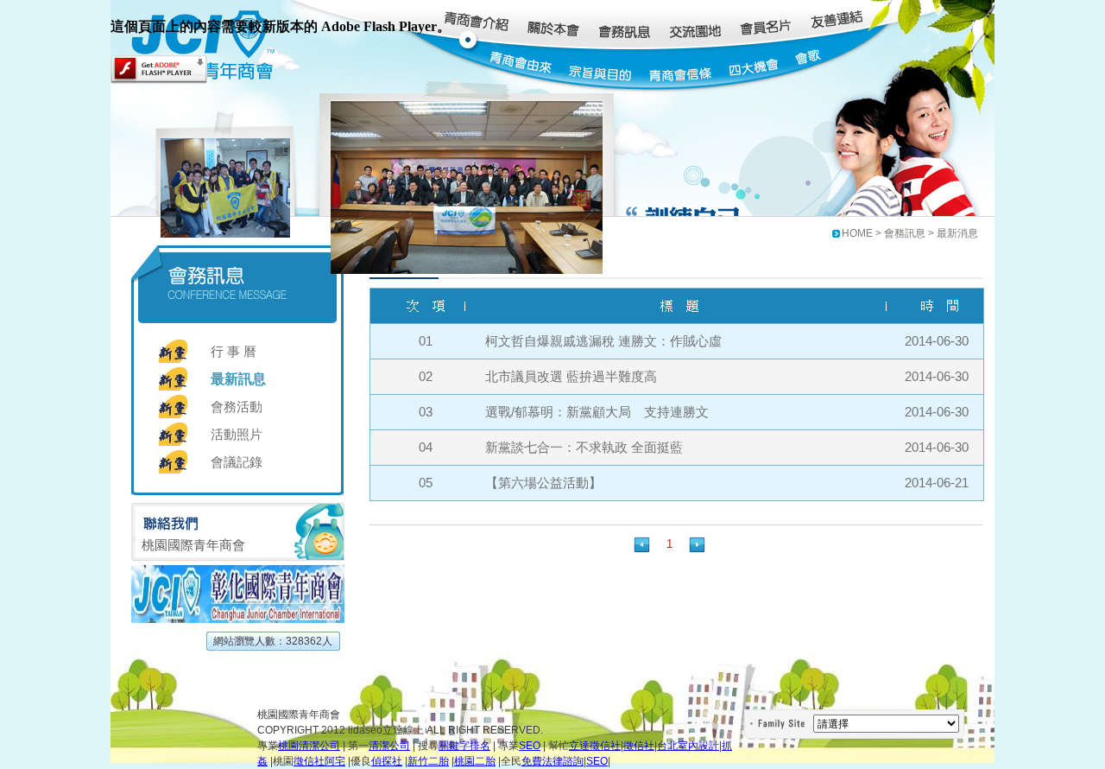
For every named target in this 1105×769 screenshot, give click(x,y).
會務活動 (236, 406)
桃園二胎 (475, 761)
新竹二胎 (428, 761)
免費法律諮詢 (552, 761)
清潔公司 (389, 746)
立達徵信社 (595, 746)
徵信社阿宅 (319, 761)
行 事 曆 (233, 351)
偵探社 (386, 761)
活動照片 (236, 434)
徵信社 (638, 746)
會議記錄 (236, 461)
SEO (529, 746)
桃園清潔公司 (309, 746)
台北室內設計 (688, 746)
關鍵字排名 (464, 746)
